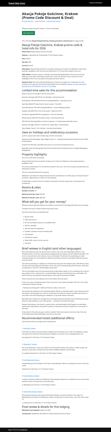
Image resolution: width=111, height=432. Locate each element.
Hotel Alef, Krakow (29, 328)
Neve (10, 430)
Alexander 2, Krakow (30, 344)
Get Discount (28, 33)
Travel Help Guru (29, 21)
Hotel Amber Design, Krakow (32, 392)
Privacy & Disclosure (95, 2)
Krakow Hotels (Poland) (53, 21)
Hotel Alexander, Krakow (31, 360)
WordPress (23, 430)
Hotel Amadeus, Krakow (31, 376)
